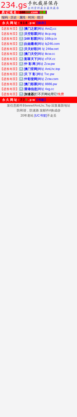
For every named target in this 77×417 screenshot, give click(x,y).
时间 (31, 17)
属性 (22, 17)
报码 (5, 17)
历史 (13, 17)
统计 (40, 17)
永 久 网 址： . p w (24, 23)
